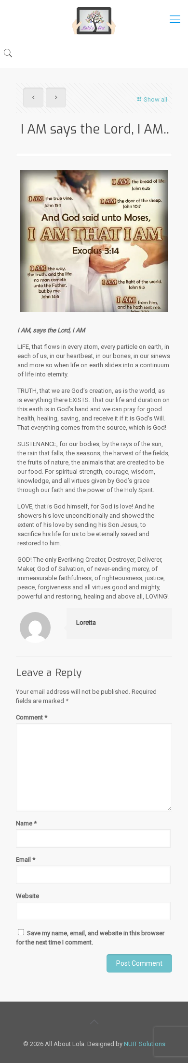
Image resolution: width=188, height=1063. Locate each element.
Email (25, 859)
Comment (31, 717)
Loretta (86, 622)
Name (26, 823)
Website (27, 895)
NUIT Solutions (144, 1044)
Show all (155, 99)
